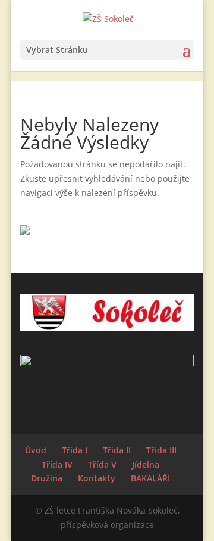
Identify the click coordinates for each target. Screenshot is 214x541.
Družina (46, 478)
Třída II (117, 450)
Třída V (102, 464)
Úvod (35, 450)
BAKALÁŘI (150, 478)
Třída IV (57, 464)
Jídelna (145, 464)
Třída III (161, 450)
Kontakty (96, 478)
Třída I (74, 450)
